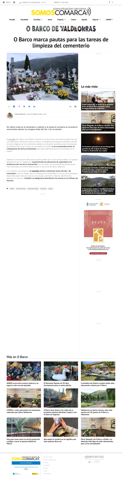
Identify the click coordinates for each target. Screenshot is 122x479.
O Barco (12, 188)
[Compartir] (103, 2)
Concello (12, 139)
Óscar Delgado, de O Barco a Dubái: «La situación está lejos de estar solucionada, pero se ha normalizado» (98, 127)
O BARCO (50, 188)
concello (35, 171)
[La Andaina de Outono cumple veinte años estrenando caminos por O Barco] (98, 371)
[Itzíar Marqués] (10, 116)
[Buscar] (14, 2)
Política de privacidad (49, 460)
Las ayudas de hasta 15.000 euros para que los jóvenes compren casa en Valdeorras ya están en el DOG (97, 169)
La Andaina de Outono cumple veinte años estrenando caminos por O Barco (97, 384)
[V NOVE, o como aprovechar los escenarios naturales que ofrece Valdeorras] (24, 398)
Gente (50, 19)
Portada (12, 19)
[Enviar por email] (75, 106)
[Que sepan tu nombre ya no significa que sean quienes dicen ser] (61, 427)
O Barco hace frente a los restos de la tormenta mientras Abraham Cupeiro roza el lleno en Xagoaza (60, 412)
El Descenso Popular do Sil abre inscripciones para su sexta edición (57, 384)
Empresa (60, 19)
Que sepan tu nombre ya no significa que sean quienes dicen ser (60, 440)
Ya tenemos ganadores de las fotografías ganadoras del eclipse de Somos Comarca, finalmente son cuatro (98, 148)
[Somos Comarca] (61, 11)
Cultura (73, 19)
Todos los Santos (20, 188)
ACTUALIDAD (43, 188)
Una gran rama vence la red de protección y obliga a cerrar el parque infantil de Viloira (23, 441)
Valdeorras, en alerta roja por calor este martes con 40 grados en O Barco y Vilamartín (96, 412)
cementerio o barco (33, 188)
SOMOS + (109, 19)
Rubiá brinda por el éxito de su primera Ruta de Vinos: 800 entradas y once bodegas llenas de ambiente (97, 106)
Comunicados (47, 473)
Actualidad (24, 19)
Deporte (96, 19)
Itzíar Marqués (20, 114)
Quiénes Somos (47, 457)
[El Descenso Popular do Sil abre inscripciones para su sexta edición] (61, 371)
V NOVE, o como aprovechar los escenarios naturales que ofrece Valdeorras (23, 411)
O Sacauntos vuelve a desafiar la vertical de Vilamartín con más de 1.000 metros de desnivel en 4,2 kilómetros (98, 191)
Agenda (84, 19)
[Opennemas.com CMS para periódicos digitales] (94, 459)
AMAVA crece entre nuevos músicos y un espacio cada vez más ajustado (23, 384)
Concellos (37, 19)
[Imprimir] (70, 106)
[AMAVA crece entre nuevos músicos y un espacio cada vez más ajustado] (24, 371)
